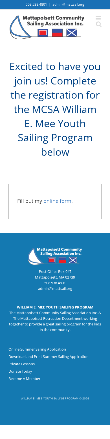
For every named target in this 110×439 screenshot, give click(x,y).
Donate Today (20, 371)
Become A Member (24, 378)
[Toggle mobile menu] (99, 18)
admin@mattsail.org (68, 4)
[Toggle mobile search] (99, 24)
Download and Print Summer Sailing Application (48, 356)
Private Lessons (21, 363)
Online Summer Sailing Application (37, 349)
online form (57, 200)
